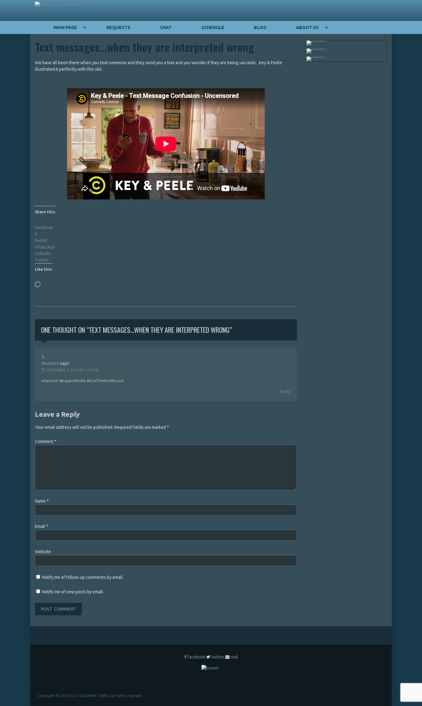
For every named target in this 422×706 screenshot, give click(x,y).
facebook (196, 656)
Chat (166, 27)
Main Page (65, 27)
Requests (118, 27)
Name (42, 501)
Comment (46, 441)
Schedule (212, 27)
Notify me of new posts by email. (73, 591)
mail (234, 656)
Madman (50, 363)
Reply (285, 391)
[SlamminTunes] (59, 5)
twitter (217, 656)
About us (307, 27)
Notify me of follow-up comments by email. (83, 577)
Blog (260, 27)
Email (41, 526)
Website (43, 551)
